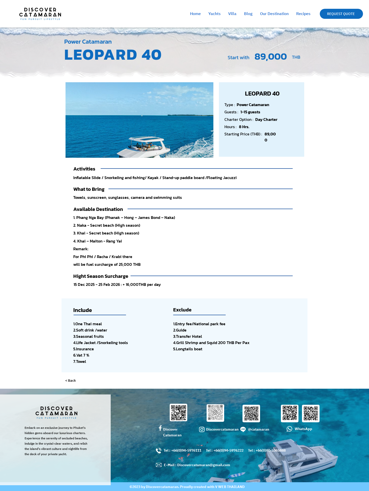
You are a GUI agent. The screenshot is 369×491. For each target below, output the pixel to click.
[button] (341, 14)
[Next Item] (205, 143)
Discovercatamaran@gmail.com (203, 465)
